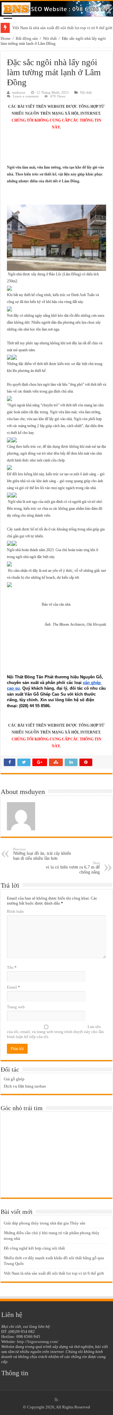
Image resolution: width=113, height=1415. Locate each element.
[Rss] (56, 1399)
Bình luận (15, 911)
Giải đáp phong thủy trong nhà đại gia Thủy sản (44, 1223)
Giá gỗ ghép (14, 1079)
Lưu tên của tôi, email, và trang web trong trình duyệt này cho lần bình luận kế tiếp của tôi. (55, 1031)
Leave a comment (26, 96)
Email (13, 987)
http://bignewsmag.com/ (37, 1341)
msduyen (18, 92)
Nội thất (50, 38)
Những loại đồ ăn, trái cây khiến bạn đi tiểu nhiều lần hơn (42, 854)
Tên (12, 967)
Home (6, 38)
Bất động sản (27, 38)
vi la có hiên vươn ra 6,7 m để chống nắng (73, 868)
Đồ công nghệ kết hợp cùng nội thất (34, 1248)
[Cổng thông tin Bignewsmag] (56, 9)
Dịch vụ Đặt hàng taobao (25, 1086)
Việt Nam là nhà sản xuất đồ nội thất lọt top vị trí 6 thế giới (54, 1273)
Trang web (16, 1007)
